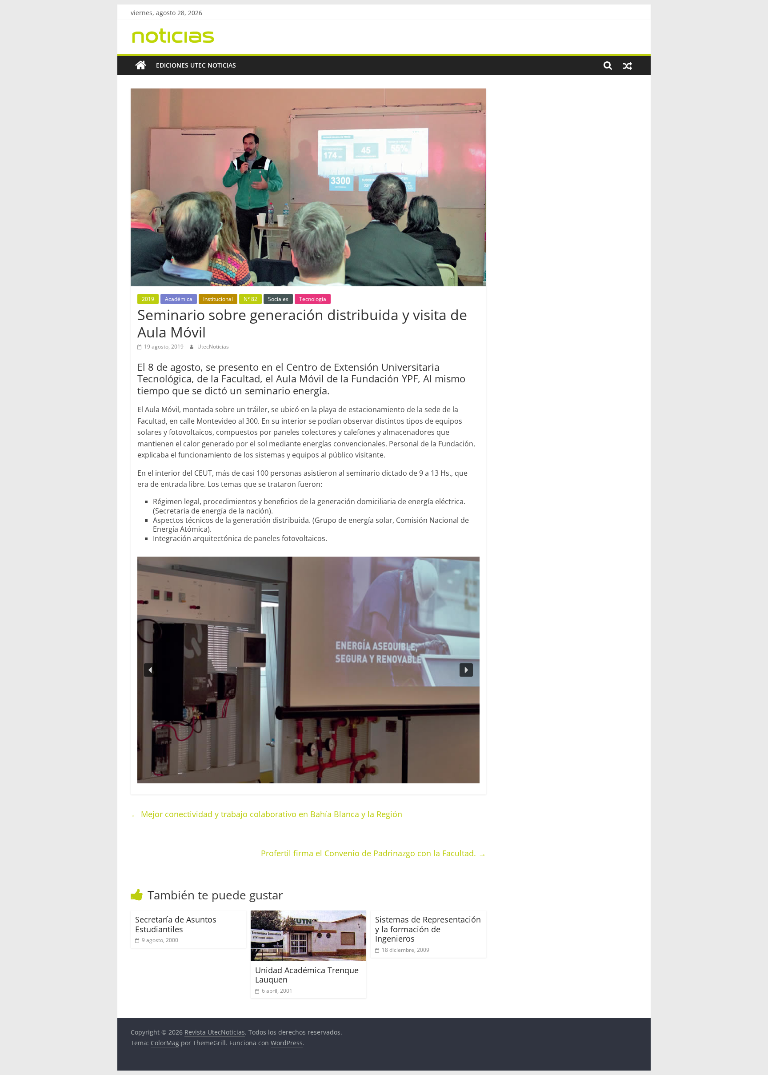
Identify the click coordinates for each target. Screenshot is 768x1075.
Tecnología (312, 299)
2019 (148, 299)
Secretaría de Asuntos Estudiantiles (175, 924)
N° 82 (250, 299)
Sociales (278, 299)
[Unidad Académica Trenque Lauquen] (308, 916)
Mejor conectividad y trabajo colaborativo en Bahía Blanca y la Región (266, 814)
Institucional (218, 299)
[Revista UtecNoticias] (141, 65)
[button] (150, 670)
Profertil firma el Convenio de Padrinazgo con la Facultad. (373, 853)
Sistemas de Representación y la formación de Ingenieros (428, 929)
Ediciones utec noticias (196, 65)
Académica (178, 299)
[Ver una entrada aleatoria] (627, 65)
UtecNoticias (213, 346)
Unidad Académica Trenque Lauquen (307, 975)
